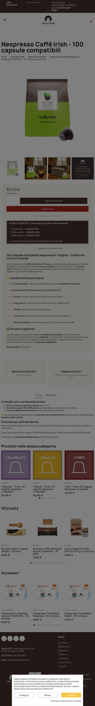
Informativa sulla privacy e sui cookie (66, 701)
